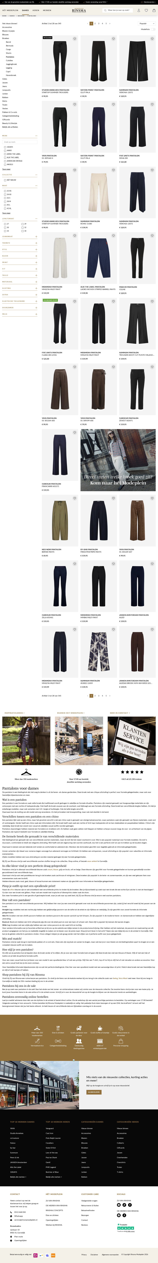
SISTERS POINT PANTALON (92, 90)
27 (8, 224)
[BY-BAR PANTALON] (99, 520)
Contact (84, 1220)
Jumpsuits (6, 90)
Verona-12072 (126, 92)
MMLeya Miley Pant (51, 289)
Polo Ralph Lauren (53, 1138)
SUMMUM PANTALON (129, 90)
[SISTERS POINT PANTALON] (99, 61)
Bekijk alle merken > (18, 1177)
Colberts (120, 1143)
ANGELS (10, 164)
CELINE (122, 289)
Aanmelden (94, 1092)
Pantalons (10, 57)
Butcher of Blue (52, 1172)
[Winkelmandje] (154, 10)
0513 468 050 (20, 1212)
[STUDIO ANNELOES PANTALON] (60, 61)
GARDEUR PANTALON (128, 418)
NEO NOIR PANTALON (51, 549)
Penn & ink (14, 1158)
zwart (50, 869)
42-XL (9, 208)
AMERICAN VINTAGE (14, 161)
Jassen (5, 83)
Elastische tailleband (13, 301)
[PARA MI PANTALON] (137, 258)
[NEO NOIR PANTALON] (60, 520)
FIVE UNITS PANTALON (129, 155)
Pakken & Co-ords (9, 112)
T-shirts (120, 1172)
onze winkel (92, 861)
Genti (48, 1162)
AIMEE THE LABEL (13, 154)
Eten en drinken (52, 1215)
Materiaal (7, 282)
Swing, (115, 978)
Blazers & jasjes (8, 31)
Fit (3, 269)
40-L (8, 205)
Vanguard (50, 1128)
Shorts (8, 53)
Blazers (84, 1138)
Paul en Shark (51, 1158)
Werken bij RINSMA (54, 1225)
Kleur (5, 256)
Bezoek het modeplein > (71, 713)
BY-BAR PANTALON (89, 549)
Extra (5, 295)
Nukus (12, 1143)
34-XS (9, 194)
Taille (5, 275)
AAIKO (9, 150)
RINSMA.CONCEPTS (54, 1210)
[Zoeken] (105, 10)
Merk (4, 136)
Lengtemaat (8, 219)
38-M (9, 201)
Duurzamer (8, 308)
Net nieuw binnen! (9, 23)
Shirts (4, 101)
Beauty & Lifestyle (9, 123)
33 (8, 231)
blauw (55, 869)
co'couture (14, 1138)
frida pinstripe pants (91, 552)
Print (5, 262)
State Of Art (51, 1148)
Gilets (4, 79)
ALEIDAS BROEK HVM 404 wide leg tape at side (135, 683)
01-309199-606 (87, 421)
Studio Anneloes (16, 1133)
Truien (4, 105)
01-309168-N (47, 158)
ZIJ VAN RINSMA (53, 1201)
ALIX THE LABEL (13, 157)
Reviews (84, 1225)
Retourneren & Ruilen (90, 1206)
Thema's (6, 243)
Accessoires (7, 27)
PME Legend (51, 1167)
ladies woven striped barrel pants (98, 289)
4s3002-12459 (87, 683)
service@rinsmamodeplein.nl (25, 1220)
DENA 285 (123, 158)
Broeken (5, 38)
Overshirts (121, 1162)
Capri (8, 72)
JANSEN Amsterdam (18, 1162)
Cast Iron (49, 1133)
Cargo (8, 49)
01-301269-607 (125, 552)
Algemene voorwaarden (110, 1255)
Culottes (9, 60)
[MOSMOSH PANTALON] (60, 258)
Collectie (7, 175)
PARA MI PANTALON (128, 287)
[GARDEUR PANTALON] (137, 389)
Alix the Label (15, 1167)
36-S (8, 198)
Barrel (8, 42)
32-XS (9, 191)
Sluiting (6, 288)
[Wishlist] (146, 10)
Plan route (18, 1237)
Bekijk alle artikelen (10, 127)
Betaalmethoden (88, 1210)
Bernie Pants (48, 552)
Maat (4, 185)
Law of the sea (52, 1153)
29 (25, 224)
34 (25, 231)
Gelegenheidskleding (10, 116)
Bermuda (9, 46)
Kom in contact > (120, 713)
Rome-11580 (86, 224)
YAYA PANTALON (49, 155)
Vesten (5, 108)
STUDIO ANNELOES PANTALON (55, 90)
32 (25, 227)
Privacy (84, 1255)
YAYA (12, 1128)
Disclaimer (94, 1255)
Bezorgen (85, 1215)
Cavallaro (49, 1143)
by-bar (12, 1148)
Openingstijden (20, 1240)
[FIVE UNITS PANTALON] (137, 127)
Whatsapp (18, 1216)
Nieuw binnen (87, 1128)
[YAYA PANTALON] (60, 127)
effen (12, 889)
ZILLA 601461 (47, 617)
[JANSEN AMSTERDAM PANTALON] (137, 586)
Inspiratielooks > (15, 713)
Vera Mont (123, 978)
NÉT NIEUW (11, 180)
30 (8, 227)
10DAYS (10, 147)
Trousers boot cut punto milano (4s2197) (136, 355)
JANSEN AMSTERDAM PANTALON (134, 615)
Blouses (5, 35)
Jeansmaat (7, 236)
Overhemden (122, 1158)
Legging (9, 68)
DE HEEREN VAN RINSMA (56, 1206)
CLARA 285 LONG (49, 355)
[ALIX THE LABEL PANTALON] (99, 258)
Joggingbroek (11, 64)
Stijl (4, 249)
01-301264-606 (48, 421)
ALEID (121, 617)
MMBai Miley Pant (89, 617)
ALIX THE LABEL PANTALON (93, 287)
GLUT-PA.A (85, 92)
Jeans (4, 86)
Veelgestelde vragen (89, 1201)
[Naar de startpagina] (79, 10)
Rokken (5, 97)
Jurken (5, 94)
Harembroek (11, 75)
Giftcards (6, 120)
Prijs (4, 314)
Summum (14, 1153)
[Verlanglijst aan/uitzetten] (74, 38)
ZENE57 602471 (126, 421)
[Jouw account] (139, 10)
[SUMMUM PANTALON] (137, 61)
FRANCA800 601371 (50, 486)
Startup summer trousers (55, 92)
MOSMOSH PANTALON (52, 287)
